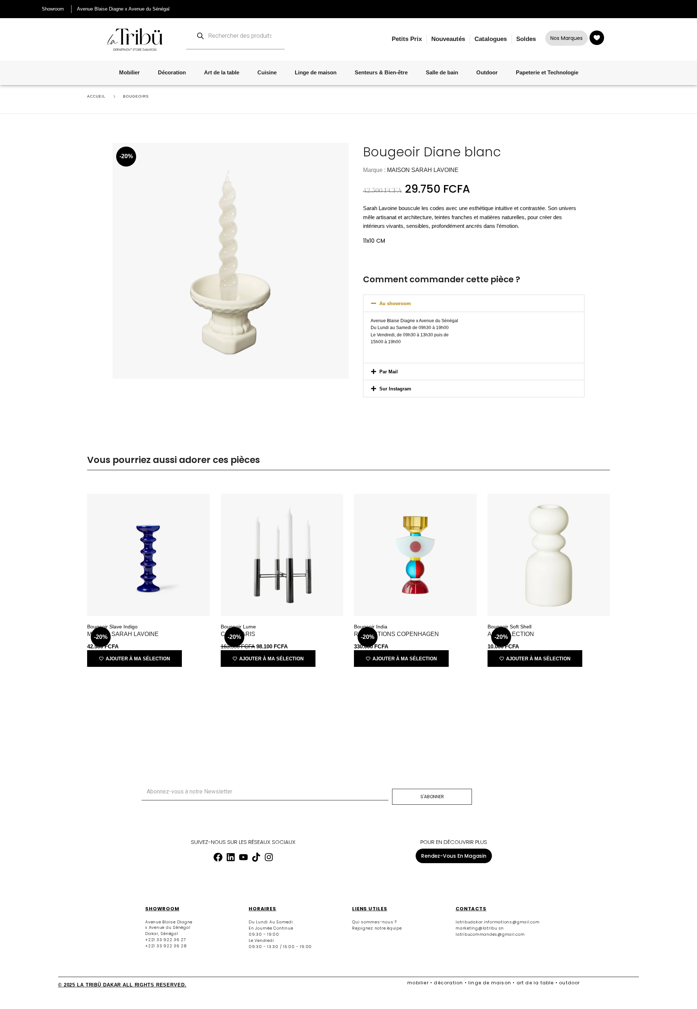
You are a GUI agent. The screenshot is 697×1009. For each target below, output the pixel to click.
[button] (473, 303)
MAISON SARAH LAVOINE (422, 170)
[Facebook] (217, 857)
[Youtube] (243, 857)
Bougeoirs (136, 96)
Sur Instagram (395, 388)
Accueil (96, 96)
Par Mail (388, 371)
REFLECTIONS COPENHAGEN (396, 634)
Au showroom (395, 303)
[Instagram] (268, 857)
